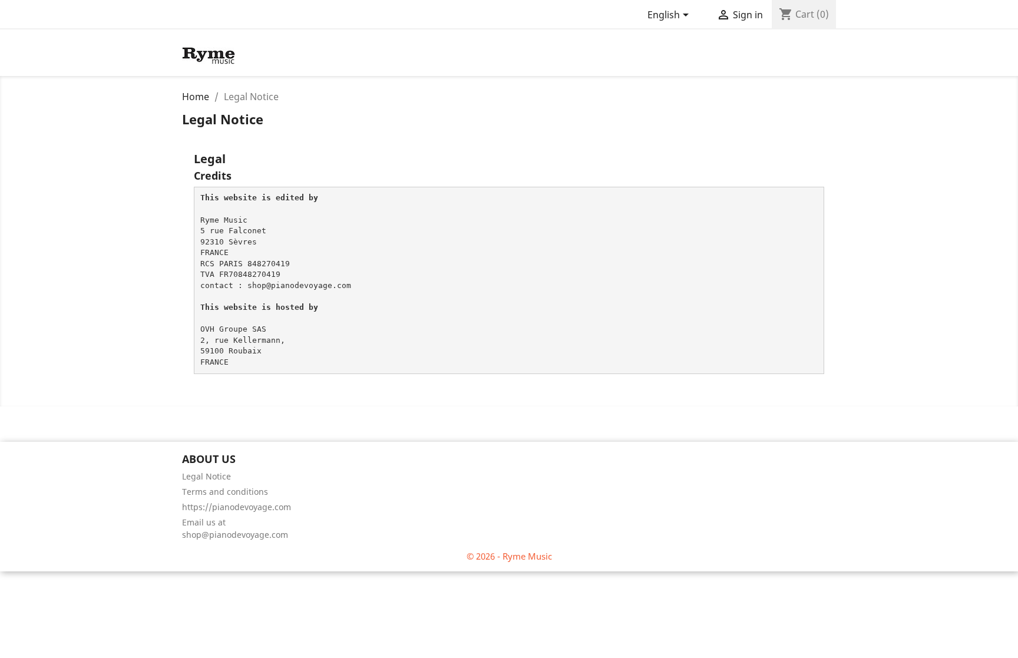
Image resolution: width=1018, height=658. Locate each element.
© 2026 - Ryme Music (509, 556)
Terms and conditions (225, 491)
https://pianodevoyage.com (236, 506)
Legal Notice (206, 476)
